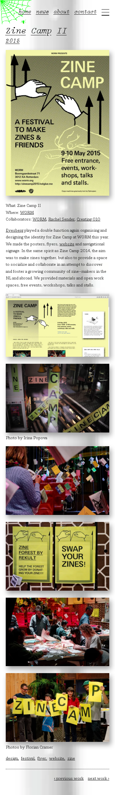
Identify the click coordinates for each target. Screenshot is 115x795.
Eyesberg (14, 231)
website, (57, 758)
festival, (28, 758)
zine (71, 758)
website (66, 244)
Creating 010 (88, 219)
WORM (27, 213)
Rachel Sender (61, 219)
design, (12, 758)
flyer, (42, 758)
